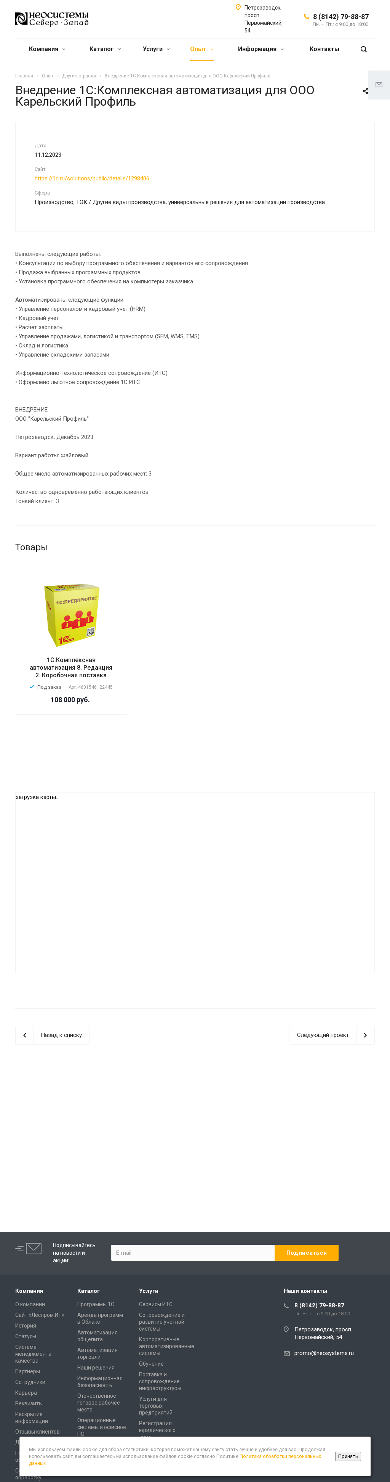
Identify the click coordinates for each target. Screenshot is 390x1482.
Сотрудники (30, 1382)
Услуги (153, 49)
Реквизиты (29, 1403)
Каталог (102, 49)
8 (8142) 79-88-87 (341, 17)
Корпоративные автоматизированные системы (166, 1346)
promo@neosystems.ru (324, 1353)
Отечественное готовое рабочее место (98, 1403)
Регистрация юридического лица (157, 1430)
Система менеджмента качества (33, 1354)
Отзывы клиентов (37, 1432)
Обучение (151, 1364)
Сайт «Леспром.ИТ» (39, 1315)
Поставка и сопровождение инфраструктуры (160, 1381)
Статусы (25, 1336)
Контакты (324, 49)
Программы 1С (95, 1304)
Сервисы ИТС (156, 1304)
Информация (258, 49)
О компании (30, 1304)
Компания (44, 49)
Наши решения (96, 1368)
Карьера (26, 1393)
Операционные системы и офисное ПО (101, 1427)
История (25, 1326)
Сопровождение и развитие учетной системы (162, 1322)
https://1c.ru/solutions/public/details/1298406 (92, 178)
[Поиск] (364, 49)
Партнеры (27, 1371)
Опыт (199, 49)
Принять (348, 1456)
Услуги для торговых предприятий (156, 1406)
